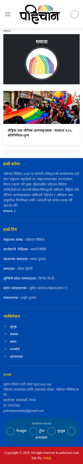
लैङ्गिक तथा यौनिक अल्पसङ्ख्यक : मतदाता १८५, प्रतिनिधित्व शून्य (40, 133)
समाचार (14, 334)
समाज (13, 341)
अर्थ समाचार (16, 356)
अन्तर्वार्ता (14, 349)
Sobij (47, 458)
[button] (7, 14)
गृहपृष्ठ (13, 326)
